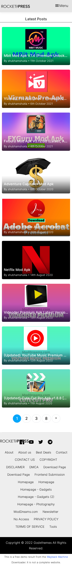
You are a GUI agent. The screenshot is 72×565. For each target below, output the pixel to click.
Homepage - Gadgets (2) (36, 497)
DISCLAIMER (15, 467)
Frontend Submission (50, 474)
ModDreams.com (26, 512)
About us (24, 452)
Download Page (54, 467)
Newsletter (50, 512)
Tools (53, 526)
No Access (21, 519)
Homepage (26, 482)
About (9, 452)
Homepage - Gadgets (36, 489)
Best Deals (43, 452)
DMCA (34, 467)
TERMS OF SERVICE (30, 526)
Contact (61, 452)
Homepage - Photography (36, 504)
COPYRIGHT (48, 459)
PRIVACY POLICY (46, 519)
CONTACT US (25, 459)
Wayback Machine (57, 556)
